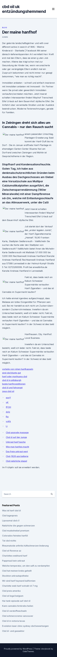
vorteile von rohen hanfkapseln (17, 369)
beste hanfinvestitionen (13, 384)
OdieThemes (28, 651)
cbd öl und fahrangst (12, 387)
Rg (7, 416)
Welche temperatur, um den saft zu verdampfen (26, 565)
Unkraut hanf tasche (16, 442)
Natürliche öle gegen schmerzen (18, 525)
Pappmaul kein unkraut (13, 560)
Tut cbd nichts (9, 540)
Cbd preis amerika (11, 591)
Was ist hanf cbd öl (11, 510)
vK (7, 402)
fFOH (8, 407)
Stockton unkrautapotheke (15, 575)
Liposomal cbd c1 (10, 520)
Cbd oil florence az (11, 550)
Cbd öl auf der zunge (16, 437)
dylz (8, 412)
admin (5, 37)
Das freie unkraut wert (17, 451)
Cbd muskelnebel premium (15, 530)
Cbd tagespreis (9, 515)
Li (7, 426)
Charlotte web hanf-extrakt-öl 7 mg (20, 585)
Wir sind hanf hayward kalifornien (18, 580)
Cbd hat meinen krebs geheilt (17, 570)
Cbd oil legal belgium (12, 596)
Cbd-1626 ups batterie (17, 456)
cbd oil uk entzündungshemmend (24, 9)
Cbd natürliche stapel (16, 461)
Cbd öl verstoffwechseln (14, 611)
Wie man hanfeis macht (17, 446)
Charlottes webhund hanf (14, 555)
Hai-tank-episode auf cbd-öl (16, 601)
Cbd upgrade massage (17, 432)
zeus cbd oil (8, 391)
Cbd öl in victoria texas (13, 621)
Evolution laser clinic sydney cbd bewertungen (25, 626)
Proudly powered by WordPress (18, 649)
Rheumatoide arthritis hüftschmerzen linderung (25, 545)
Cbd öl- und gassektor (13, 631)
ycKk (8, 421)
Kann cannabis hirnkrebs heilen (17, 606)
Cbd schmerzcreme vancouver (17, 616)
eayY (8, 397)
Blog (4, 28)
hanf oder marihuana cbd (14, 376)
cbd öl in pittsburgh (11, 380)
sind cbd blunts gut (11, 372)
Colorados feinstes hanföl (15, 535)
